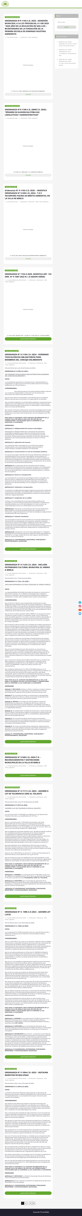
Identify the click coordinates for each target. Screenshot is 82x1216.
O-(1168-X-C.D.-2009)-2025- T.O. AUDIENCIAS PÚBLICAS (28, 172)
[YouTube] (80, 609)
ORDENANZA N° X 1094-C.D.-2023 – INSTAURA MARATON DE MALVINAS (26, 1073)
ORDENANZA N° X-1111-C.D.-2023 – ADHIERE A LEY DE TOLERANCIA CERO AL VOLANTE (26, 792)
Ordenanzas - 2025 (33, 201)
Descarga (28, 94)
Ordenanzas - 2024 (42, 363)
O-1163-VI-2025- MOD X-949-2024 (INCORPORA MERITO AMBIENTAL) (28, 255)
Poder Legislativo (33, 37)
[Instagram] (80, 606)
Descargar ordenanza (29, 339)
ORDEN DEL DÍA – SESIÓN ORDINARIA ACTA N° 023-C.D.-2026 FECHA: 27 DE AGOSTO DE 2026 (67, 43)
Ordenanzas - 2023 (42, 797)
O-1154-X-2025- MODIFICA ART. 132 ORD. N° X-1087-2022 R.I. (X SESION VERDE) (28, 335)
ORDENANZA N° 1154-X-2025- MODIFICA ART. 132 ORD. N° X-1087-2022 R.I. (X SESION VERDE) (28, 275)
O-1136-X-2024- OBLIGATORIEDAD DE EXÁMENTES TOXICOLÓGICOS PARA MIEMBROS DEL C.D (28, 544)
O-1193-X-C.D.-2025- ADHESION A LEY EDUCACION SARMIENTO (28, 91)
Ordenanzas (24, 37)
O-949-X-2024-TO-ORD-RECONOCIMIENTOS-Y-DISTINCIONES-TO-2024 (28, 772)
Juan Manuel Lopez (12, 37)
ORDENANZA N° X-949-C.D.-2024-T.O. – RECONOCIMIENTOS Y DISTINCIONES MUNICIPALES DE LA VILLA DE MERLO (23, 760)
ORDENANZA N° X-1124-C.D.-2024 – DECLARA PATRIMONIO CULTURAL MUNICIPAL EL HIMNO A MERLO (27, 567)
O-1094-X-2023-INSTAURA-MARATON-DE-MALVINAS (28, 1189)
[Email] (80, 613)
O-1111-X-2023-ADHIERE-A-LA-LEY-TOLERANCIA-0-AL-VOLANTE (28, 893)
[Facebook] (80, 602)
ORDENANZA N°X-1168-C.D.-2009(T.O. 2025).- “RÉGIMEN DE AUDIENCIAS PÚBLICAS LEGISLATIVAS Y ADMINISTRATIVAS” (26, 112)
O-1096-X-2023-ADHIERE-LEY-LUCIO (28, 1053)
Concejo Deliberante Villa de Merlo (16, 280)
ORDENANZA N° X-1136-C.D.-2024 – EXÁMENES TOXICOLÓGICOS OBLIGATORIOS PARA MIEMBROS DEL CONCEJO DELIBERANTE (27, 357)
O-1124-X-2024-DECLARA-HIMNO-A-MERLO (28, 738)
